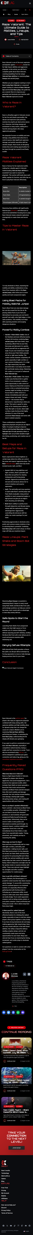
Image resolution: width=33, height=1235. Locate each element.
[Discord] (26, 1226)
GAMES (12, 20)
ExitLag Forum (6, 951)
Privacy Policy (5, 1210)
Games (4, 10)
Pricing (3, 1190)
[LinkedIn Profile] (29, 974)
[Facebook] (3, 1226)
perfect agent (20, 718)
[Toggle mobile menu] (30, 3)
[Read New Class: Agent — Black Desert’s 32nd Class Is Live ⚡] (16, 1110)
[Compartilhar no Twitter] (8, 1012)
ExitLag (21, 752)
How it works (5, 1170)
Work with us (5, 1176)
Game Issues (15, 10)
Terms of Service (7, 1213)
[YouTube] (11, 1226)
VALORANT (21, 20)
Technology (5, 1173)
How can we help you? (8, 1205)
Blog (9, 14)
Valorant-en (10, 965)
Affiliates (4, 1198)
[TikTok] (14, 1226)
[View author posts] (24, 974)
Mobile (3, 1196)
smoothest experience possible (12, 759)
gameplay (14, 210)
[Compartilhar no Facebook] (4, 1012)
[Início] (3, 14)
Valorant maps (10, 463)
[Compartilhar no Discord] (22, 1012)
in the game (19, 64)
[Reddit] (29, 1226)
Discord (3, 1207)
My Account (5, 1193)
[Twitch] (22, 1226)
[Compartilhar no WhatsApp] (18, 1012)
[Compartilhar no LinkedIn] (13, 1012)
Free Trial (4, 1187)
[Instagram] (18, 1226)
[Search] (30, 10)
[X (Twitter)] (7, 1226)
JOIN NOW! (17, 1148)
